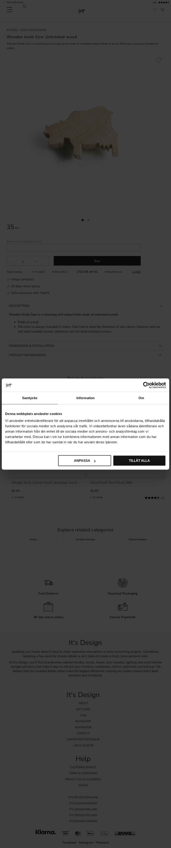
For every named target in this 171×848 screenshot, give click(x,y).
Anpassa (82, 460)
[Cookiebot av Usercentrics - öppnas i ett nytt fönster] (146, 385)
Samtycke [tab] (29, 398)
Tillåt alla (139, 460)
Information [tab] (85, 398)
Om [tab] (141, 398)
